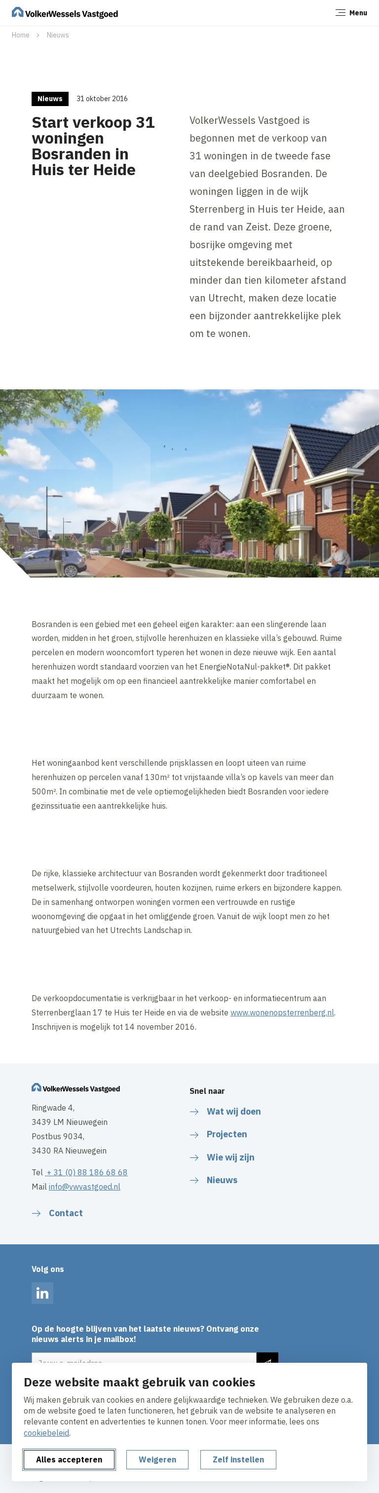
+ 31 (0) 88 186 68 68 (86, 1172)
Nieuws (58, 35)
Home (21, 35)
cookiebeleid (46, 1433)
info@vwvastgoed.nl (84, 1187)
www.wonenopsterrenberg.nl (282, 1012)
